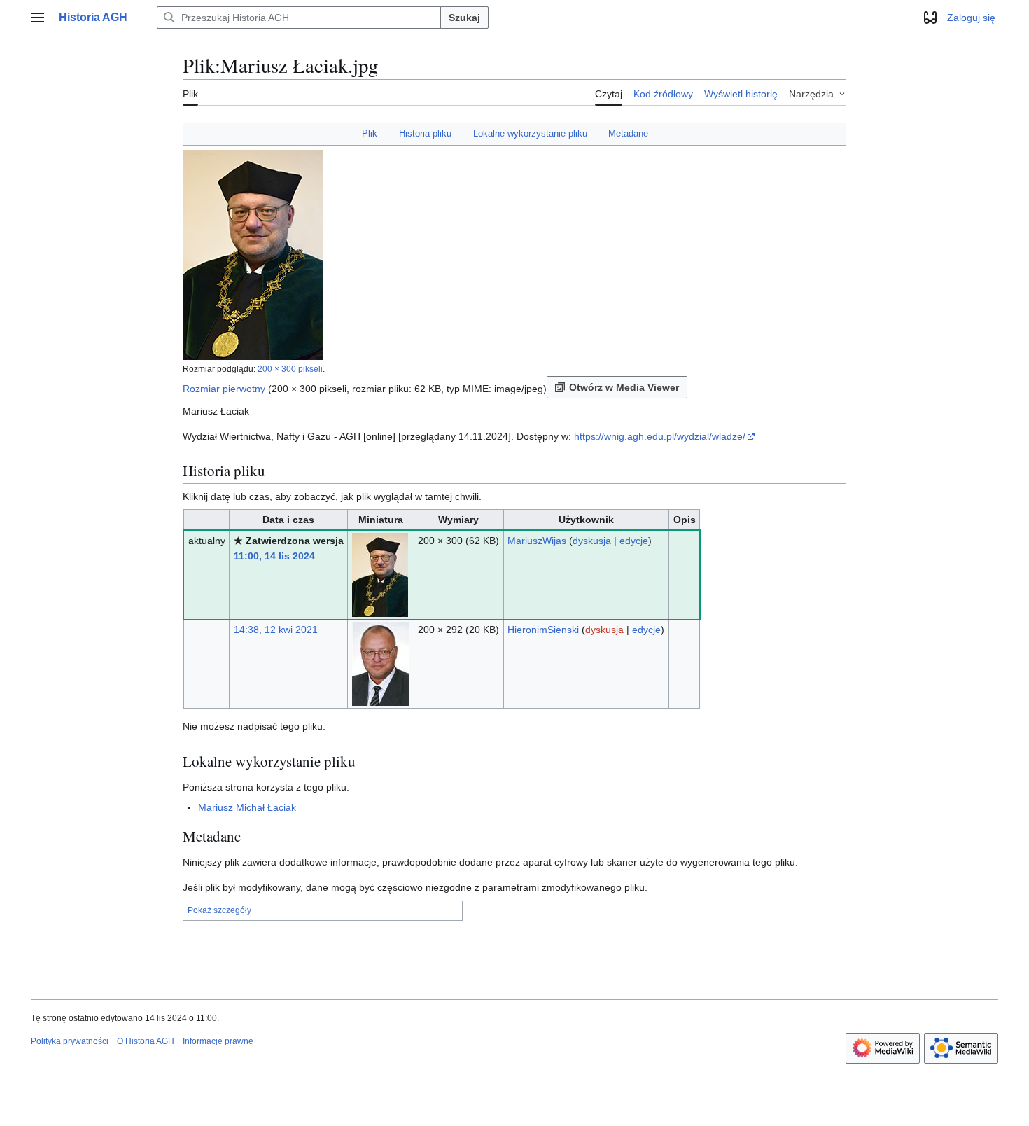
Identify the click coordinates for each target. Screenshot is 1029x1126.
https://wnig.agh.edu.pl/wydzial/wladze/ (660, 436)
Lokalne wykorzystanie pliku (530, 133)
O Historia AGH (145, 1041)
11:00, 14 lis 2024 (274, 556)
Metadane (628, 133)
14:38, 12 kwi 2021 (276, 629)
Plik (369, 133)
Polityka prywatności (69, 1041)
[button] (38, 17)
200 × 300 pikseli (290, 368)
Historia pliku (425, 133)
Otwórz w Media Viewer (624, 387)
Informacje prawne (218, 1041)
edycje (634, 540)
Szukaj (464, 17)
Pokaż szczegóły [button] (219, 910)
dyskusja (592, 540)
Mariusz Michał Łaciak (247, 807)
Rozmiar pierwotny (224, 388)
